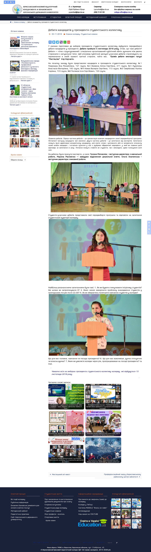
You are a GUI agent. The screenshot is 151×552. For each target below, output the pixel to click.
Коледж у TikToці (85, 505)
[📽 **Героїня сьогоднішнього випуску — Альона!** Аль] (24, 132)
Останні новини (17, 31)
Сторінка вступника (53, 505)
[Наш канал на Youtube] (5, 2)
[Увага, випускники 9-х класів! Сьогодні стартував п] (35, 122)
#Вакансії (95, 2)
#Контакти (138, 2)
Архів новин (51, 520)
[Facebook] (8, 2)
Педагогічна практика (20, 514)
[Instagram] (10, 2)
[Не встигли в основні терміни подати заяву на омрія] (14, 122)
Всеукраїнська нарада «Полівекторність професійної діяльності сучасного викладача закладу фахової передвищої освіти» (24, 67)
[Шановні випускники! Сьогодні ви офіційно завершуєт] (14, 132)
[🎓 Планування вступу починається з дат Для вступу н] (35, 142)
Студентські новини (89, 34)
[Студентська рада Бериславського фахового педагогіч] (14, 142)
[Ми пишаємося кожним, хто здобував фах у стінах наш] (35, 132)
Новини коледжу (19, 22)
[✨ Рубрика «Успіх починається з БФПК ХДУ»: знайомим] (24, 142)
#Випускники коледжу (109, 2)
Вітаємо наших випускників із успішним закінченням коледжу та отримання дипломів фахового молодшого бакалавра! (24, 42)
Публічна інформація (19, 502)
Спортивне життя (52, 517)
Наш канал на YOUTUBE (88, 514)
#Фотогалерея (126, 2)
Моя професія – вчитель (55, 514)
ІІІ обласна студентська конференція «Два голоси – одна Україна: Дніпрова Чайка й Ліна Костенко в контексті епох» (23, 91)
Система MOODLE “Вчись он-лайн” (92, 508)
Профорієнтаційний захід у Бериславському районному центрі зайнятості (122, 475)
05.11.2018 (57, 34)
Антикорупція (84, 511)
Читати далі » (16, 56)
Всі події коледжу (18, 499)
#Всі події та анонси (81, 2)
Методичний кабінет (19, 511)
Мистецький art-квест (60, 474)
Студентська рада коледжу (56, 508)
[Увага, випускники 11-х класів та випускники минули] (24, 122)
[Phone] (13, 2)
